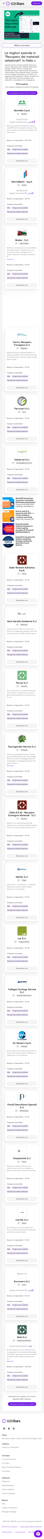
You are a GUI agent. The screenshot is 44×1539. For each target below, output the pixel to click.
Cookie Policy (20, 1532)
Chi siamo (5, 1463)
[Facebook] (4, 1429)
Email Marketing (8, 1485)
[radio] (29, 122)
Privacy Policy (7, 1532)
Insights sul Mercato (9, 1508)
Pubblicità (5, 1481)
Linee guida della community (31, 1527)
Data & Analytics (8, 1489)
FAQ (3, 1504)
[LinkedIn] (13, 1429)
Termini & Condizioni (9, 1527)
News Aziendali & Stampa (11, 1467)
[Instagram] (9, 1429)
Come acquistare (8, 1493)
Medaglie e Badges (9, 1512)
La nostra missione (9, 1459)
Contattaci (6, 1471)
